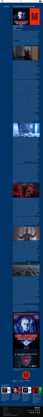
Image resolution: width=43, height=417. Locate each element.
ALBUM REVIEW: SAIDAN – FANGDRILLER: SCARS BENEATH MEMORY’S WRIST (26, 394)
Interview (9, 8)
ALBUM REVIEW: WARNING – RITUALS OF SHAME (6, 394)
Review (31, 380)
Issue (10, 14)
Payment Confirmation (6, 413)
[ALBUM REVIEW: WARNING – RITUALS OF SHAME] (6, 390)
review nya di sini (17, 40)
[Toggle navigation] (21, 1)
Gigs (10, 9)
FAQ (4, 411)
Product (9, 16)
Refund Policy (5, 407)
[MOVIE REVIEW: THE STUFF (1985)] (16, 390)
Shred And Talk (8, 20)
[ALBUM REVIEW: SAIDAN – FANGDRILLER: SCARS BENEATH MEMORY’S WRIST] (26, 390)
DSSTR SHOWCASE (7, 19)
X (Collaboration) (7, 17)
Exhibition (9, 13)
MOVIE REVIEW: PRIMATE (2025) (37, 394)
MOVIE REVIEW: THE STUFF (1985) (16, 394)
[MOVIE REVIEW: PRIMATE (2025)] (37, 390)
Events (9, 15)
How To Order (5, 409)
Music (10, 18)
